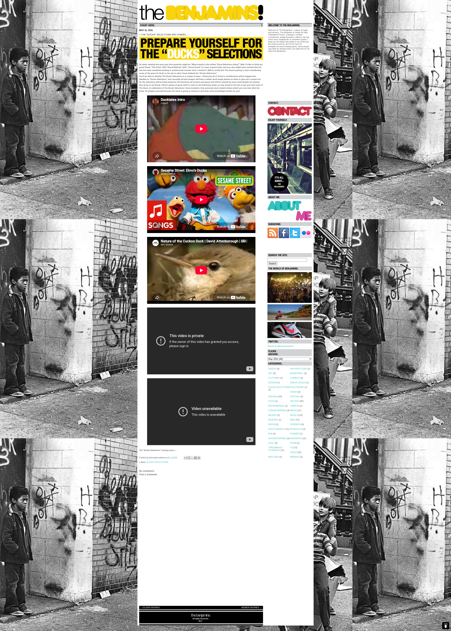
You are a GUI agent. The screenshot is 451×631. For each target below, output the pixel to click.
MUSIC (293, 415)
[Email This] (185, 458)
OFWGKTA (295, 424)
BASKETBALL (297, 373)
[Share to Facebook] (195, 458)
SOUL (271, 443)
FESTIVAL (295, 396)
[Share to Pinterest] (199, 458)
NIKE (292, 420)
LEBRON (294, 406)
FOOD (271, 401)
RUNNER (294, 433)
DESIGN (272, 382)
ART (270, 373)
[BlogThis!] (189, 458)
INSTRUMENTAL (276, 406)
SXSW (293, 443)
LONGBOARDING (277, 410)
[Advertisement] (201, 575)
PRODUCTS (296, 429)
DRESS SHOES (298, 382)
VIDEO (293, 452)
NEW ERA (273, 420)
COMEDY (295, 378)
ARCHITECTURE (298, 369)
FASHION (273, 396)
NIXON (271, 424)
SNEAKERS (296, 438)
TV (291, 447)
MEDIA (293, 410)
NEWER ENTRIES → (252, 607)
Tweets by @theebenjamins (280, 346)
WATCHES (273, 457)
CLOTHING (274, 378)
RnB (270, 433)
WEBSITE (294, 457)
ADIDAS (272, 369)
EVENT (293, 392)
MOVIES (272, 415)
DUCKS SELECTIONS (157, 462)
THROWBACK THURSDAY (275, 448)
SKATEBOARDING (277, 438)
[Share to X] (192, 458)
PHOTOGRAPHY (276, 429)
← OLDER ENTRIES (150, 607)
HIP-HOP (294, 401)
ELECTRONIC (297, 387)
